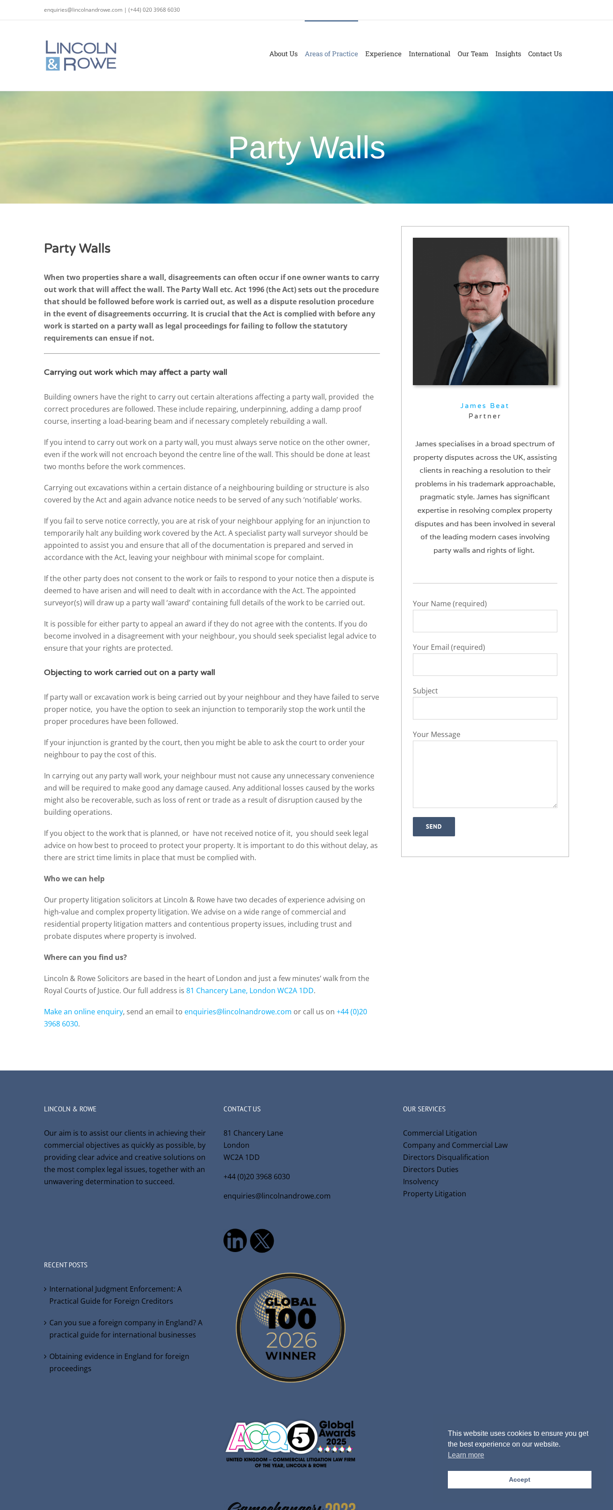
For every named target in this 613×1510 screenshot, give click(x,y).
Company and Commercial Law (455, 1145)
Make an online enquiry (83, 1012)
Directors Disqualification (446, 1157)
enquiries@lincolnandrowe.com (238, 1012)
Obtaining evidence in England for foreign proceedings (119, 1362)
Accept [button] (519, 1479)
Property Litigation (434, 1194)
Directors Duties (431, 1169)
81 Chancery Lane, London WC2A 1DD (250, 990)
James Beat (485, 406)
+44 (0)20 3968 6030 (256, 1176)
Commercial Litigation (440, 1133)
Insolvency (420, 1181)
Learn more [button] (466, 1455)
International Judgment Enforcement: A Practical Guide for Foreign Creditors (115, 1295)
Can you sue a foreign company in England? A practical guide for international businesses (125, 1329)
